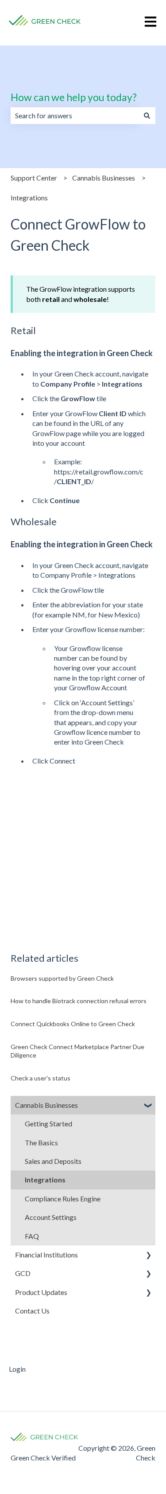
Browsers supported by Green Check (62, 978)
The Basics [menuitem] (41, 1142)
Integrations (29, 197)
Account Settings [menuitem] (51, 1217)
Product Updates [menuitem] (41, 1292)
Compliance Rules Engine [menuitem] (62, 1198)
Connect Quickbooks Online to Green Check (73, 1023)
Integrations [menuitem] (45, 1179)
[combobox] (75, 115)
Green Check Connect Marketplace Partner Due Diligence (77, 1051)
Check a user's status (40, 1078)
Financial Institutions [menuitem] (46, 1254)
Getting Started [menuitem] (48, 1123)
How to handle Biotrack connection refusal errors (79, 1001)
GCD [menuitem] (23, 1273)
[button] (148, 1106)
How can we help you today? (74, 97)
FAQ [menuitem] (32, 1236)
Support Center (34, 177)
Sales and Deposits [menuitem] (53, 1161)
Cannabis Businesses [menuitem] (46, 1105)
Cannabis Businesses (103, 177)
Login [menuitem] (17, 1369)
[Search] (147, 115)
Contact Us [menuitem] (32, 1310)
